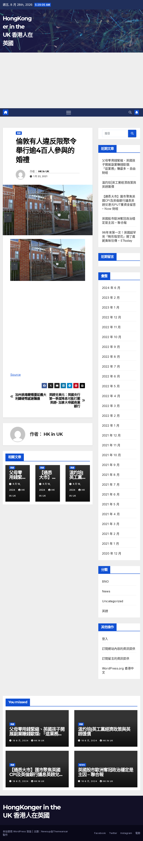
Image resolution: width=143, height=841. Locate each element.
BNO (105, 581)
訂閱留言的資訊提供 (115, 658)
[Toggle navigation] (68, 112)
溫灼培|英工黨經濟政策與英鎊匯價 (104, 731)
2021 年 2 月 (110, 534)
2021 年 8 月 (111, 475)
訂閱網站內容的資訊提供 (118, 649)
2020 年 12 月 (111, 553)
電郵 (137, 833)
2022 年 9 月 (111, 347)
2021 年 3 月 (110, 524)
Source (15, 375)
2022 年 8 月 (111, 356)
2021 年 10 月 (111, 455)
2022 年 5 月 (111, 386)
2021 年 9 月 (111, 465)
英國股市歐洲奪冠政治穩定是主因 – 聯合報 (105, 772)
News (106, 591)
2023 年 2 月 (111, 297)
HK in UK (43, 171)
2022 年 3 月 (111, 406)
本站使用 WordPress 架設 (17, 831)
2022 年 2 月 (111, 416)
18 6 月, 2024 (21, 740)
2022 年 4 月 (111, 396)
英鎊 (19, 133)
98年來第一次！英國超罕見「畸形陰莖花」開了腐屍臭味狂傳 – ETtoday (119, 236)
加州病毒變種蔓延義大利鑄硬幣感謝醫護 (30, 396)
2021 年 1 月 (110, 543)
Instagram (126, 833)
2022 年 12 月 (111, 317)
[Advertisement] (71, 80)
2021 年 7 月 (111, 484)
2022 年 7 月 (111, 366)
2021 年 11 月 (111, 445)
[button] (130, 112)
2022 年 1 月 (110, 425)
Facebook (100, 833)
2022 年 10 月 (111, 337)
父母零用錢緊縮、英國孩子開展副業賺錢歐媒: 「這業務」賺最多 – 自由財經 (36, 733)
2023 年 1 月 (110, 307)
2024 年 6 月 (111, 288)
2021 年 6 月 (111, 494)
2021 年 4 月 (111, 514)
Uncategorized (112, 601)
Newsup (46, 831)
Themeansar (60, 831)
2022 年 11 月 (111, 327)
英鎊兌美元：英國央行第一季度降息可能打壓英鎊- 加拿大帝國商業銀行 (64, 400)
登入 (105, 639)
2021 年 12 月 (111, 435)
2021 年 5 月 (110, 504)
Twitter (113, 833)
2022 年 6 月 (111, 376)
